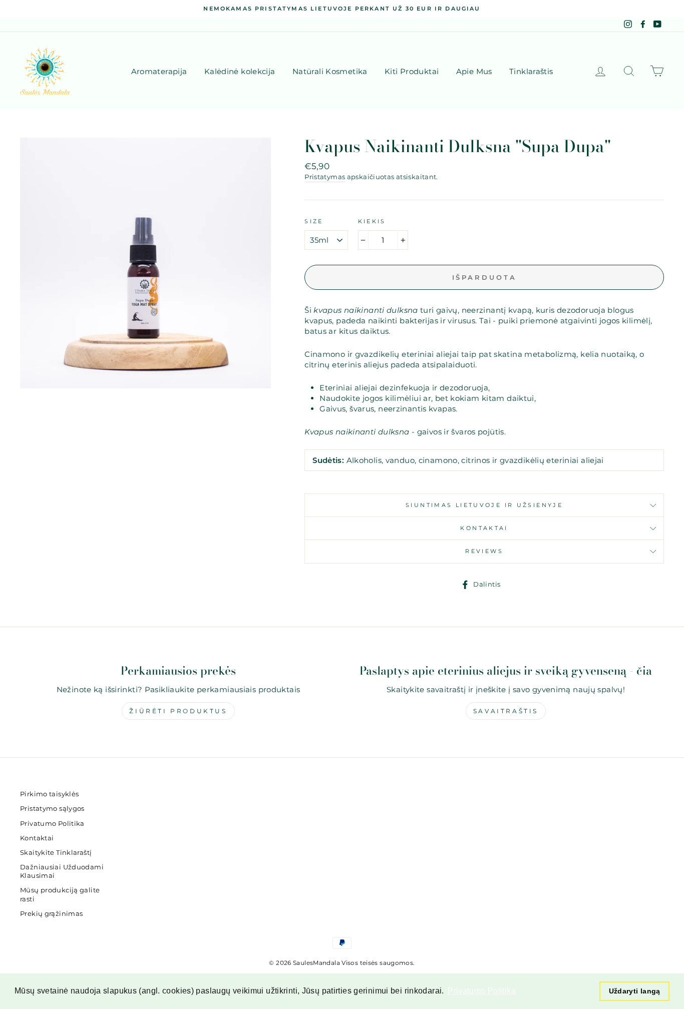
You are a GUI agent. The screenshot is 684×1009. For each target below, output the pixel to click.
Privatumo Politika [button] (482, 990)
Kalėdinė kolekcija (239, 71)
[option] (342, 9)
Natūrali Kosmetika (330, 71)
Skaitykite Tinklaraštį (56, 852)
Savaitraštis (505, 711)
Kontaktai (484, 528)
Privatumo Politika (52, 823)
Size (313, 221)
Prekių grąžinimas (51, 913)
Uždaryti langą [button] (634, 991)
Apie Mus (474, 71)
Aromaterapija (159, 71)
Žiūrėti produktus (178, 711)
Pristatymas (324, 177)
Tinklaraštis (531, 71)
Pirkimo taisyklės (49, 794)
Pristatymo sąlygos (52, 808)
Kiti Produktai (412, 71)
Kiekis (372, 221)
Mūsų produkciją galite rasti (60, 894)
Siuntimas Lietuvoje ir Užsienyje (484, 505)
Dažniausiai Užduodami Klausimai (62, 871)
